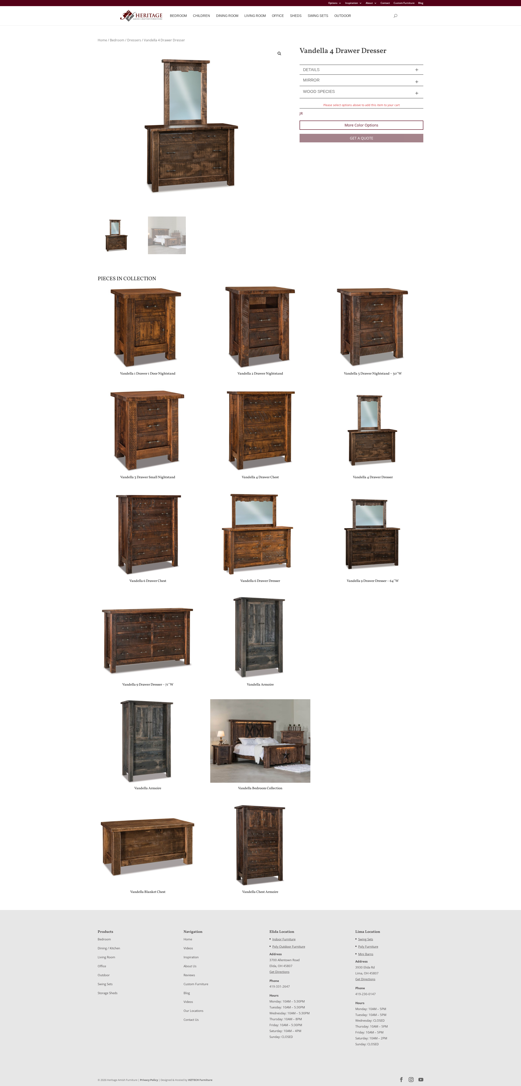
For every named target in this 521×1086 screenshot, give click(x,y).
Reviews (189, 975)
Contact (385, 3)
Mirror (311, 80)
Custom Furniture (404, 3)
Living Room (255, 16)
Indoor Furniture (284, 939)
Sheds (296, 16)
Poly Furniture (368, 946)
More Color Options (361, 125)
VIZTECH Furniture (200, 1080)
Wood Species (319, 91)
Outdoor (342, 16)
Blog (420, 3)
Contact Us (191, 1020)
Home (102, 40)
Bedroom (178, 16)
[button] (279, 53)
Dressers (134, 40)
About (369, 3)
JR (301, 113)
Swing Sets (318, 16)
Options (332, 3)
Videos (188, 948)
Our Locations (193, 1011)
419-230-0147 (365, 994)
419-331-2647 (279, 986)
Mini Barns (365, 954)
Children (201, 16)
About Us (190, 966)
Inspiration (351, 3)
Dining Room (227, 16)
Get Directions (279, 972)
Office (278, 16)
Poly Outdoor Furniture (288, 946)
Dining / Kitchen (109, 948)
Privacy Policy (149, 1080)
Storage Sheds (107, 993)
